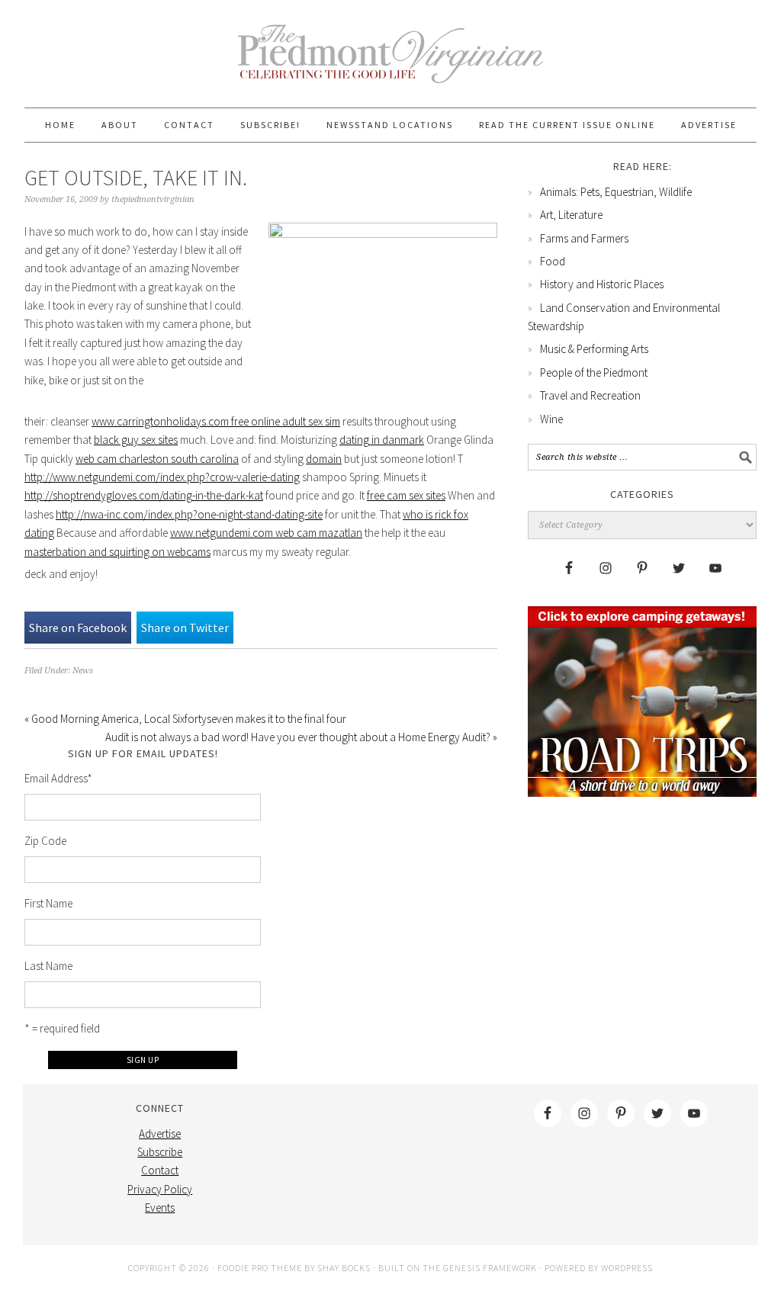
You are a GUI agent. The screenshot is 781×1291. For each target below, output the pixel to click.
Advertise (160, 1133)
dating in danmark (381, 439)
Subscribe (159, 1152)
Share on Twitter (185, 627)
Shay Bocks (344, 1267)
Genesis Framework (490, 1267)
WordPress (627, 1267)
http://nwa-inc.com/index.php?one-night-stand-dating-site (189, 514)
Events (160, 1207)
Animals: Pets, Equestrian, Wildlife (616, 192)
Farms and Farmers (584, 238)
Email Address (58, 778)
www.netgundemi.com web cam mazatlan (266, 532)
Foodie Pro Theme (259, 1267)
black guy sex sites (136, 439)
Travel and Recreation (590, 395)
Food (552, 261)
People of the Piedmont (594, 372)
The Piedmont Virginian (390, 62)
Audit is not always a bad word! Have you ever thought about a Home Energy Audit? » (301, 737)
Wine (551, 419)
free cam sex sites (406, 495)
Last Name (48, 966)
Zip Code (45, 840)
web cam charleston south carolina (157, 458)
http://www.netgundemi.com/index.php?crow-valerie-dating (162, 477)
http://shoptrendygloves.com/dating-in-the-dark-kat (143, 495)
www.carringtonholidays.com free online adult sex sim (216, 421)
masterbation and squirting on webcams (117, 551)
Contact (159, 1170)
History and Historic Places (602, 284)
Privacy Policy (159, 1189)
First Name (48, 903)
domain (324, 458)
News (82, 671)
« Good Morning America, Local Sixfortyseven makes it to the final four (185, 718)
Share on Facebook (78, 627)
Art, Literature (571, 214)
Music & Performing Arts (594, 349)
